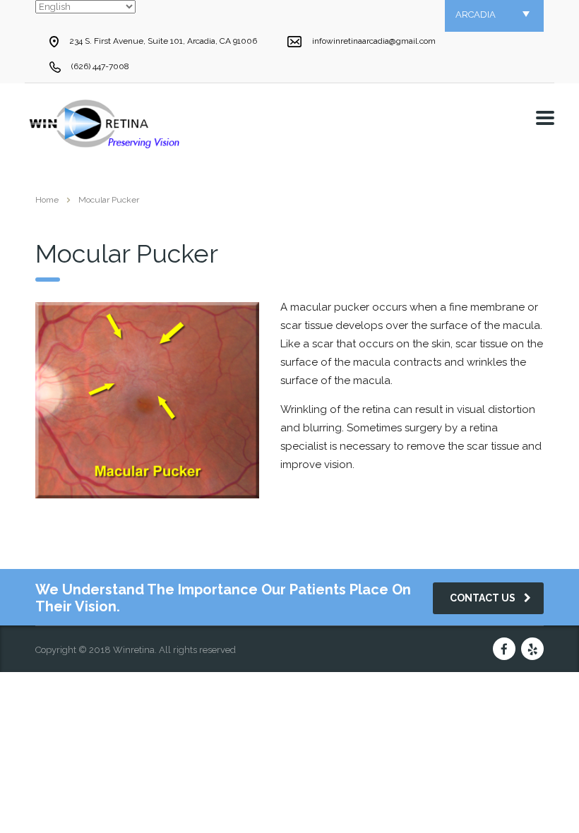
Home (47, 200)
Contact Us (482, 598)
